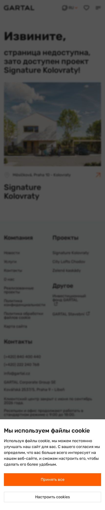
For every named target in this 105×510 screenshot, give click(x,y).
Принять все (52, 479)
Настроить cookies (52, 497)
